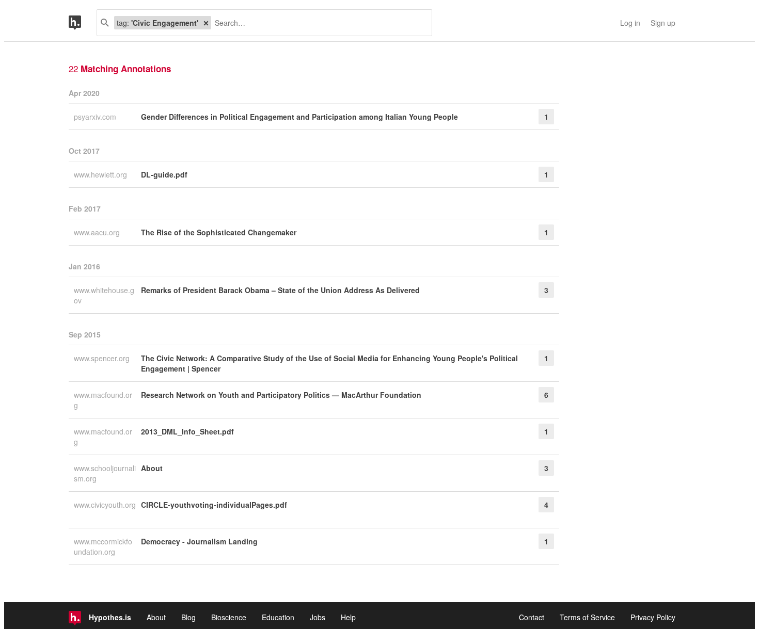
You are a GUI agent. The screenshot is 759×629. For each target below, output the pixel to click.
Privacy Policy (652, 617)
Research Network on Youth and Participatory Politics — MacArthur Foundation (281, 395)
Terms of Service (587, 617)
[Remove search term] (206, 22)
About (152, 468)
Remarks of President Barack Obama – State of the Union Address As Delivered (280, 290)
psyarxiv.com (96, 116)
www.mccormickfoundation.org (103, 546)
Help (348, 617)
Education (278, 617)
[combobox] (317, 22)
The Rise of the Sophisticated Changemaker (218, 232)
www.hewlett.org (101, 174)
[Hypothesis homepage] (83, 22)
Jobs (317, 617)
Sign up (663, 22)
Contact (531, 617)
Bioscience (228, 617)
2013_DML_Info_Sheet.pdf (187, 431)
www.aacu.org (98, 232)
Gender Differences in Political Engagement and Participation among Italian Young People (299, 116)
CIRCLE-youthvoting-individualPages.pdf (214, 504)
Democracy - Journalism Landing (199, 541)
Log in (630, 22)
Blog (188, 617)
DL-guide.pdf (164, 174)
